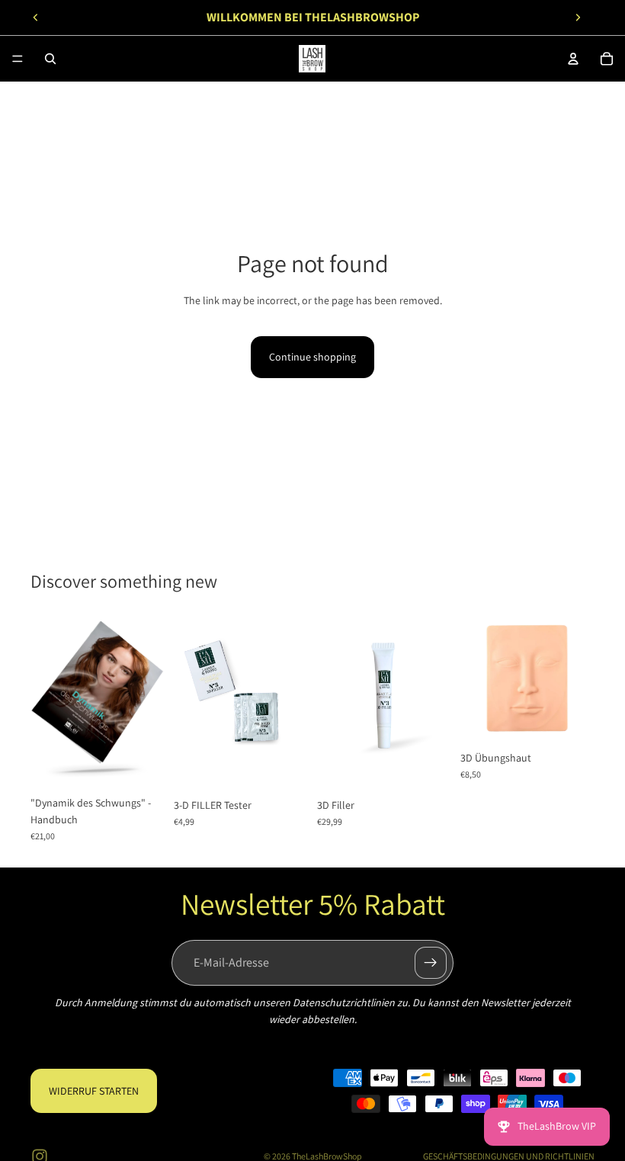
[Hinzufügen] (141, 764)
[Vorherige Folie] (36, 17)
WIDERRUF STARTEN (94, 1091)
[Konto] (573, 58)
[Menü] (17, 58)
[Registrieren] (431, 963)
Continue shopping (312, 357)
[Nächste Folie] (578, 17)
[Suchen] (50, 58)
